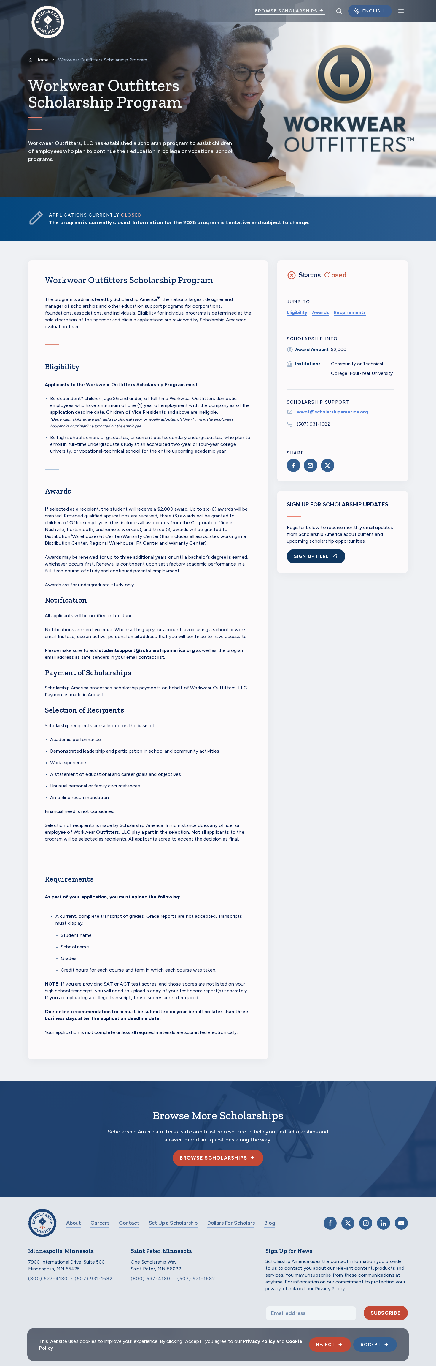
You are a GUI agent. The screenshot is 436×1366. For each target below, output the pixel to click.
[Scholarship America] (42, 1227)
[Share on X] (327, 465)
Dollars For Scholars (230, 1223)
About (73, 1223)
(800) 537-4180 (48, 1278)
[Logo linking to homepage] (47, 11)
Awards (320, 312)
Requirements (350, 312)
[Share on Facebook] (293, 465)
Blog (269, 1223)
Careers (99, 1223)
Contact (129, 1223)
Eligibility (297, 312)
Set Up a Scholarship (173, 1223)
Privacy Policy (259, 1341)
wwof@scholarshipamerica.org (332, 412)
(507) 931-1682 (313, 424)
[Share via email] (310, 465)
